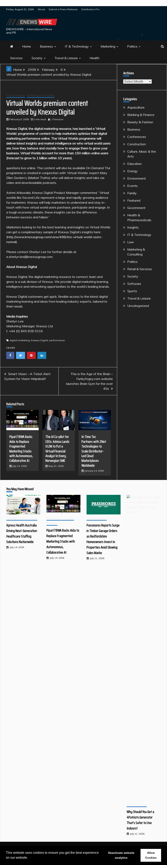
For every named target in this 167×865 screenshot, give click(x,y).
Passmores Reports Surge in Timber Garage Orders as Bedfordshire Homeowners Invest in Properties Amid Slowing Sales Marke (103, 539)
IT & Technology (77, 46)
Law (130, 242)
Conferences (136, 137)
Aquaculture (136, 107)
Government (136, 208)
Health (94, 58)
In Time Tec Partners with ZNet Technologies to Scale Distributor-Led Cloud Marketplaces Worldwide (93, 451)
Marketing (108, 46)
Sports (132, 291)
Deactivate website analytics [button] (121, 855)
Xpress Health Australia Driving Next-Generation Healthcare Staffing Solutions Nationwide (21, 533)
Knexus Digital (39, 340)
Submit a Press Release (63, 9)
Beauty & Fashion (140, 122)
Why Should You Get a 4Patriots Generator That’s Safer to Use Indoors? (140, 820)
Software (134, 284)
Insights (133, 227)
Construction (136, 144)
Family (132, 193)
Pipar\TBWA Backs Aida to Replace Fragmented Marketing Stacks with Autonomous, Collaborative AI (21, 448)
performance (57, 340)
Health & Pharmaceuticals (21, 518)
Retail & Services (139, 269)
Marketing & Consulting (40, 95)
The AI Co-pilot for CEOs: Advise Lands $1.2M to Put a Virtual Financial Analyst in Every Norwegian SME (57, 448)
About (41, 9)
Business (46, 46)
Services (16, 58)
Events (132, 186)
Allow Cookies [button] (151, 855)
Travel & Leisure (66, 58)
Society (37, 58)
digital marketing (20, 340)
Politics (132, 46)
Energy (132, 171)
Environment (136, 178)
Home (26, 46)
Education (134, 164)
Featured (133, 200)
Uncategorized (138, 306)
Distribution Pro (90, 9)
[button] (29, 858)
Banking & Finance (140, 115)
